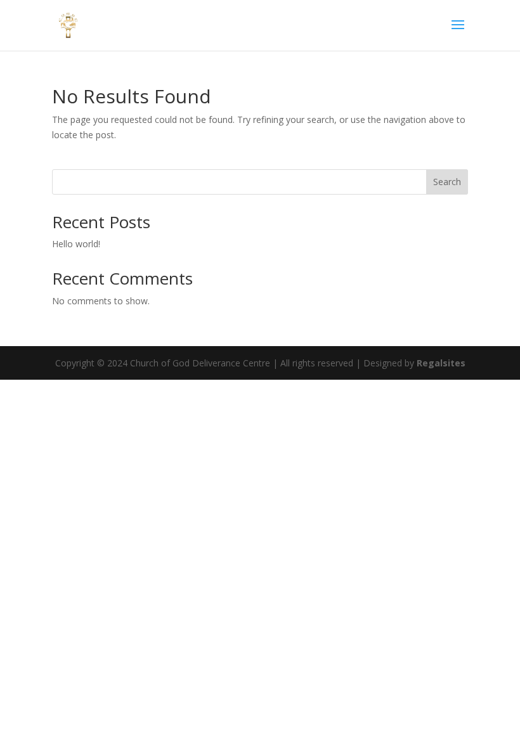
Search (447, 182)
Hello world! (76, 244)
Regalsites (441, 363)
